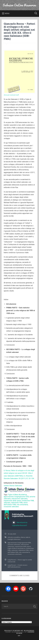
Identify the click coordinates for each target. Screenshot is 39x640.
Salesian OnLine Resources (19, 5)
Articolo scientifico (14, 537)
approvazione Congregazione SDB (16, 497)
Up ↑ (19, 635)
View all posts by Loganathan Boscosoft (19, 524)
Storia (23, 537)
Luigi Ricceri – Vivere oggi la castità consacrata (20, 560)
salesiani (7, 503)
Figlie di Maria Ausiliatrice (17, 495)
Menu (7, 13)
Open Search (35, 13)
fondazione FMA (28, 501)
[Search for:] (19, 606)
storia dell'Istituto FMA (15, 504)
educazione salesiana (19, 499)
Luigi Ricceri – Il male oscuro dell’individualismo (17, 566)
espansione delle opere (12, 501)
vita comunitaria (22, 505)
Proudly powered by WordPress (19, 630)
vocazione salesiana (11, 507)
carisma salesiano (14, 544)
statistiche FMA (17, 503)
